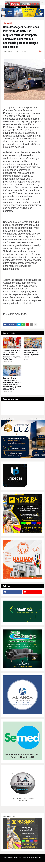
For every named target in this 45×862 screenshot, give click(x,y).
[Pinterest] (27, 324)
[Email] (31, 324)
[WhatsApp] (23, 324)
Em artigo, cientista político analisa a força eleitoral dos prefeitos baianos (31, 353)
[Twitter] (19, 324)
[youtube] (32, 592)
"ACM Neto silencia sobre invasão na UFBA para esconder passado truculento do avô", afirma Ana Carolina (12, 354)
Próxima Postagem (36, 419)
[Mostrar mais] (35, 324)
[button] (2, 4)
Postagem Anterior (8, 419)
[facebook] (12, 592)
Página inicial (7, 23)
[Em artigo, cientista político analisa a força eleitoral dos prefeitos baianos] (33, 342)
